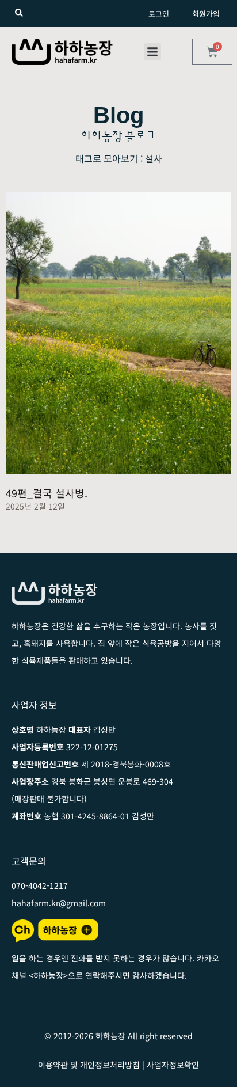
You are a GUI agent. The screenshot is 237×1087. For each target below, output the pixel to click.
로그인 (158, 13)
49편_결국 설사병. (46, 492)
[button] (152, 51)
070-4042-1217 (40, 885)
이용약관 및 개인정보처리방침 (89, 1064)
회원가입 (206, 13)
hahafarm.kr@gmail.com (59, 903)
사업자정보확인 (173, 1064)
